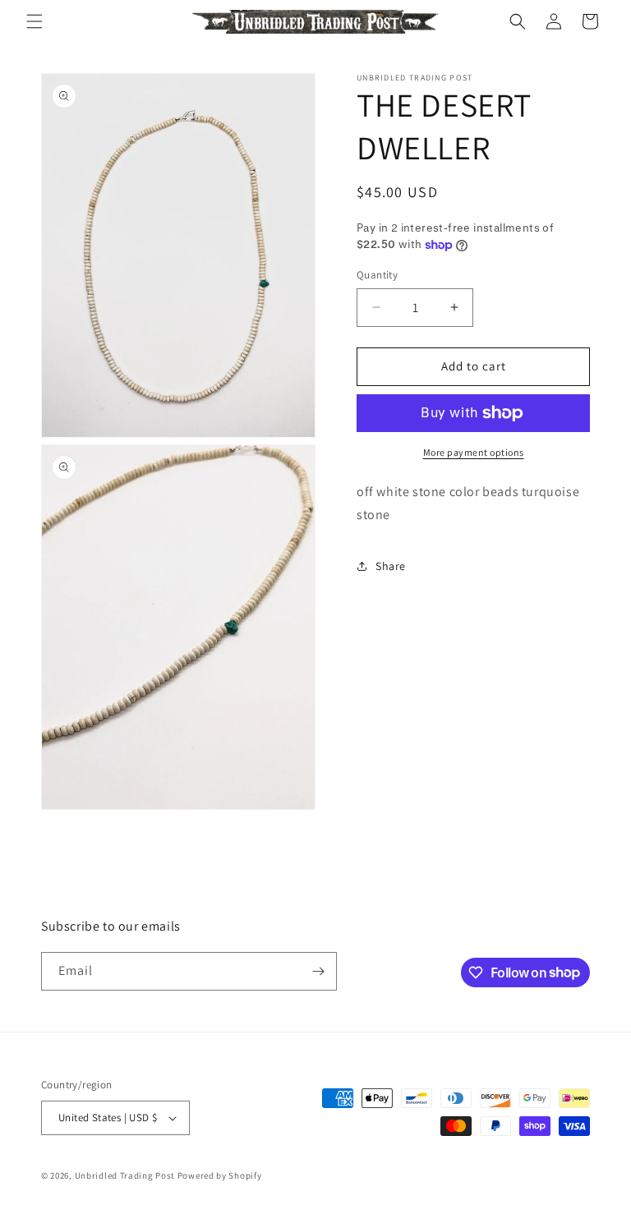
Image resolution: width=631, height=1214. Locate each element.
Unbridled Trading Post (125, 1175)
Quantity (377, 275)
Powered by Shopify (219, 1175)
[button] (34, 21)
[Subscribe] (318, 971)
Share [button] (390, 566)
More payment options (473, 452)
